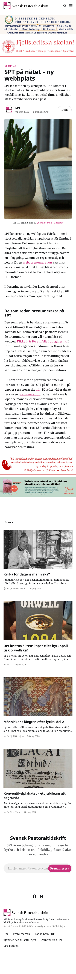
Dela (65, 109)
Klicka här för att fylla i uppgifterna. (42, 341)
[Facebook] (34, 896)
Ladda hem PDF (45, 934)
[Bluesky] (41, 896)
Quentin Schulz (44, 222)
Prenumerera (21, 934)
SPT (17, 108)
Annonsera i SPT (51, 940)
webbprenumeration (37, 262)
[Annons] (38, 24)
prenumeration (29, 394)
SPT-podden (11, 945)
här (38, 389)
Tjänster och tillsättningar (20, 940)
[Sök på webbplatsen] (65, 5)
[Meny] (71, 5)
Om (6, 934)
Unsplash (58, 222)
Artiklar (10, 66)
